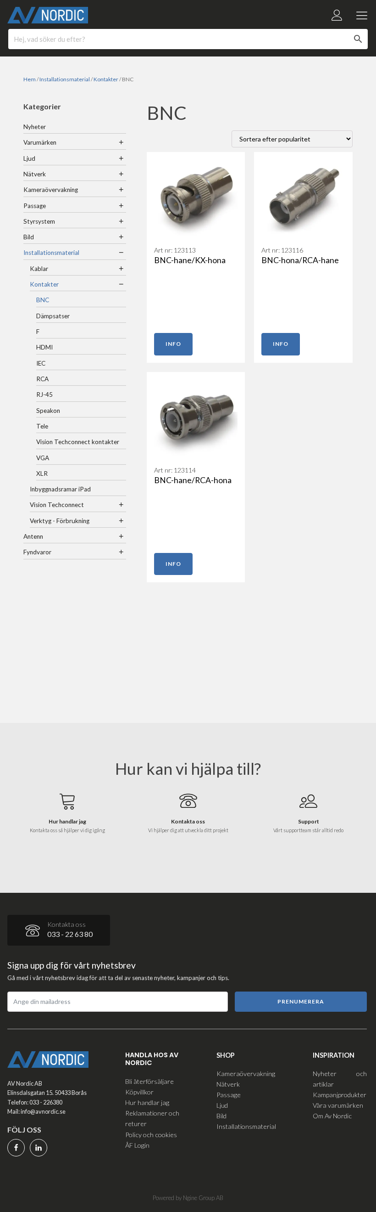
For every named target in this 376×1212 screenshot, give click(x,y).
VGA (42, 458)
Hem (29, 79)
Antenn (33, 536)
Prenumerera (300, 1001)
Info (173, 343)
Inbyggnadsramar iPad (60, 489)
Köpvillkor (139, 1092)
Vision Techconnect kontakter (77, 441)
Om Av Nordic (332, 1116)
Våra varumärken (338, 1105)
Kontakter (106, 79)
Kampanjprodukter (339, 1095)
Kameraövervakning (50, 189)
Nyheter (34, 126)
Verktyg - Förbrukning (59, 520)
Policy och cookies (151, 1135)
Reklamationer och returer (152, 1118)
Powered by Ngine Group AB (188, 1197)
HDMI (44, 347)
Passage (34, 205)
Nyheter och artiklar (340, 1079)
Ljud (29, 158)
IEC (40, 363)
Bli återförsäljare (149, 1081)
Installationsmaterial (64, 79)
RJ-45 (44, 394)
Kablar (39, 268)
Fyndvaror (37, 552)
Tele (42, 426)
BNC (42, 300)
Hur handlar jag (147, 1102)
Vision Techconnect (57, 504)
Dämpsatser (53, 316)
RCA (42, 379)
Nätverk (34, 174)
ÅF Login (137, 1145)
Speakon (48, 410)
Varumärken (39, 142)
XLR (42, 473)
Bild (28, 237)
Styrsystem (39, 221)
